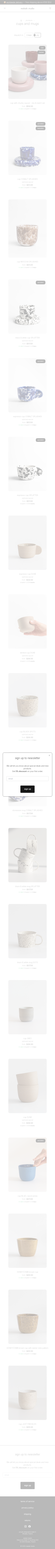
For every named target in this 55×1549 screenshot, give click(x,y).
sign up (27, 789)
